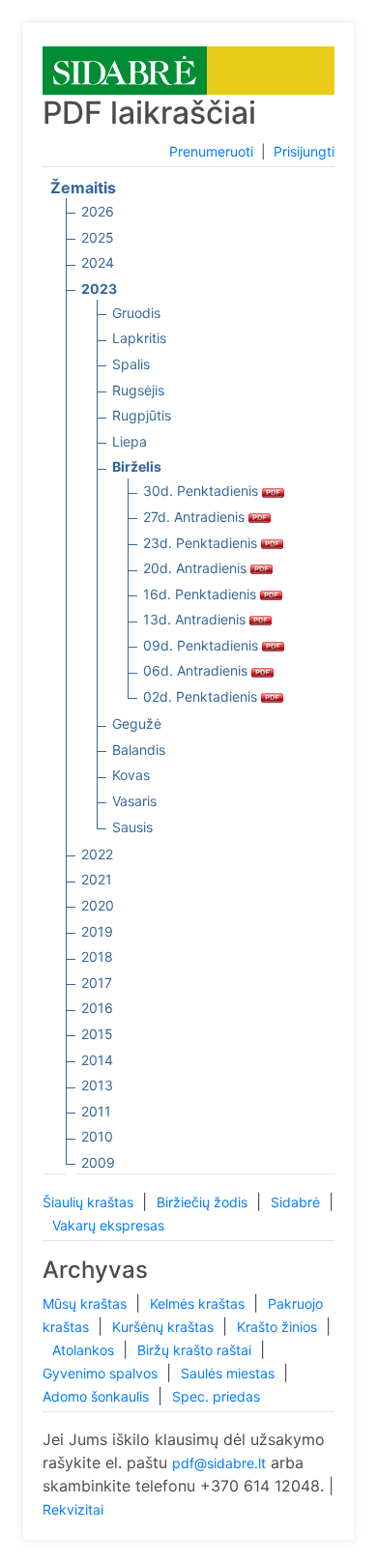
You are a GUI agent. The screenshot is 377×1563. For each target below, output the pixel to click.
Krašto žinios (279, 1326)
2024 (97, 262)
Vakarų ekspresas (108, 1225)
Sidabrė (297, 1202)
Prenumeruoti (211, 151)
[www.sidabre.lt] (125, 69)
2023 (99, 288)
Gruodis (136, 312)
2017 (96, 982)
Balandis (138, 749)
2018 (97, 956)
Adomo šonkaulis (98, 1396)
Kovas (131, 775)
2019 (97, 931)
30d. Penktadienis (202, 490)
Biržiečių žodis (204, 1202)
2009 (98, 1162)
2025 (97, 237)
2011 (96, 1111)
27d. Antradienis (195, 516)
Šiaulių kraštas (90, 1202)
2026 (97, 211)
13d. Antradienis (196, 619)
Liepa (129, 441)
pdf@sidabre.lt (219, 1463)
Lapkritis (139, 338)
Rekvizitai (73, 1509)
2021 (96, 879)
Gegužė (136, 723)
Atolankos (85, 1350)
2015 (97, 1034)
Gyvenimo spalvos (102, 1373)
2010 (97, 1136)
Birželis (136, 466)
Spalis (131, 364)
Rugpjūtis (141, 415)
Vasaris (134, 801)
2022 (97, 854)
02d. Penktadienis (202, 696)
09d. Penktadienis (202, 645)
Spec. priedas (216, 1396)
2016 (97, 1007)
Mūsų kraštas (86, 1303)
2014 (97, 1060)
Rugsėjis (138, 390)
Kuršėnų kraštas (165, 1326)
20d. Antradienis (196, 568)
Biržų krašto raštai (196, 1350)
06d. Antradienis (197, 670)
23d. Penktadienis (202, 543)
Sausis (132, 827)
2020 (97, 905)
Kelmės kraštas (199, 1303)
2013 (97, 1085)
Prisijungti (304, 151)
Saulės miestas (229, 1373)
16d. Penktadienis (201, 594)
